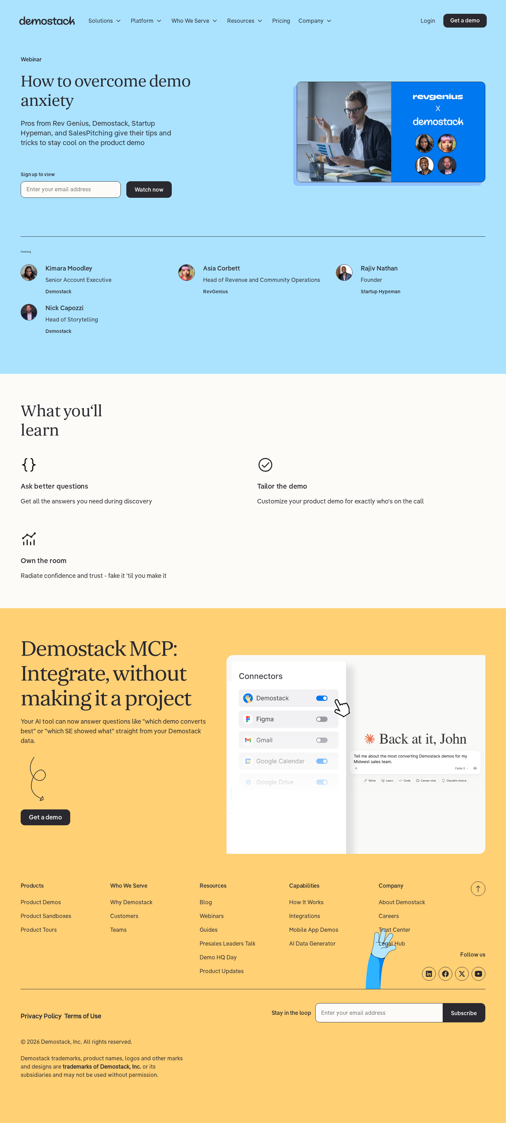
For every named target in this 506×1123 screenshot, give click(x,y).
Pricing (281, 20)
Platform (142, 20)
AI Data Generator (312, 943)
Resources (240, 20)
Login (428, 20)
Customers (124, 915)
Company (311, 20)
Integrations (304, 915)
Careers (389, 915)
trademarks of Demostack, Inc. (102, 1066)
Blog (206, 902)
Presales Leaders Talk (227, 943)
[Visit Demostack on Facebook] (445, 974)
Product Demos (41, 902)
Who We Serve (190, 20)
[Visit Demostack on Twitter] (462, 974)
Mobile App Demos (313, 929)
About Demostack (402, 902)
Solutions (100, 20)
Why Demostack (131, 902)
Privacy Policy (41, 1016)
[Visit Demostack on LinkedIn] (429, 974)
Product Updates (222, 971)
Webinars (212, 915)
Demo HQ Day (218, 957)
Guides (209, 929)
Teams (118, 929)
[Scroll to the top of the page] (478, 888)
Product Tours (39, 929)
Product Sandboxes (46, 915)
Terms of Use (82, 1016)
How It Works (306, 902)
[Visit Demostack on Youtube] (478, 974)
